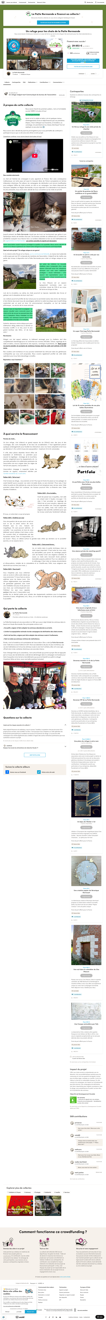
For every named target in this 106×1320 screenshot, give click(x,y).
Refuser (7, 1311)
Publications (32, 82)
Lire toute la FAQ (35, 755)
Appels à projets (63, 1290)
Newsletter (83, 1300)
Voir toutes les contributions (77, 1179)
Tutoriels (40, 1297)
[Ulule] (28, 1317)
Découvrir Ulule (84, 1290)
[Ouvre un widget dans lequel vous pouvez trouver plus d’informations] (99, 1317)
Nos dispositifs (63, 1297)
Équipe (82, 1295)
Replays (40, 1302)
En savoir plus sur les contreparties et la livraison (83, 1062)
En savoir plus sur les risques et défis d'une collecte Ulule (18, 741)
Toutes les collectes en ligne (83, 66)
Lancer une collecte (11, 2)
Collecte (7, 82)
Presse (82, 1297)
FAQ (24, 82)
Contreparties (16, 82)
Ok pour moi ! (30, 1311)
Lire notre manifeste (83, 1310)
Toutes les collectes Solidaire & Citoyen (53, 22)
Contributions (45, 82)
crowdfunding (7, 1256)
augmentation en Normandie (15, 241)
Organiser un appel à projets (67, 1295)
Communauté (22, 2)
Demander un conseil (44, 1295)
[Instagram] (52, 1317)
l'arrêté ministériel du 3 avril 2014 (14, 473)
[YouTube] (60, 1317)
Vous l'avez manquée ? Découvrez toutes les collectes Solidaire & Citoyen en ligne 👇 (83, 61)
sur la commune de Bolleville (39, 254)
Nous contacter (84, 1292)
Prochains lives (42, 1290)
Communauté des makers (46, 1287)
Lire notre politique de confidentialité (11, 1306)
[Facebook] (46, 1317)
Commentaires (59, 82)
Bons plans (41, 1292)
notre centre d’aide (65, 1277)
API (60, 1300)
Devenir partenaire (64, 1292)
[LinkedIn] (56, 1317)
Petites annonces (42, 1300)
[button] (3, 1317)
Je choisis (19, 1311)
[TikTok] (49, 1317)
